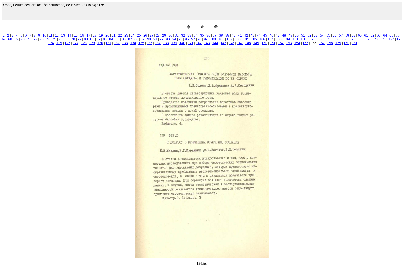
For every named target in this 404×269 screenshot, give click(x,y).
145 (223, 43)
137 (158, 43)
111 (303, 39)
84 (111, 39)
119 (366, 39)
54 (322, 35)
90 (149, 39)
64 (385, 35)
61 (366, 35)
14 (69, 35)
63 (379, 35)
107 (270, 39)
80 (86, 39)
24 (132, 35)
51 (303, 35)
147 (240, 43)
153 (289, 43)
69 (16, 39)
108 (279, 39)
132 (117, 43)
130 (100, 43)
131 (108, 43)
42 (246, 35)
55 (328, 35)
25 (139, 35)
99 (206, 39)
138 (166, 43)
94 (174, 39)
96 (187, 39)
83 (105, 39)
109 (287, 39)
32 (183, 35)
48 (284, 35)
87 (130, 39)
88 (136, 39)
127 (75, 43)
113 (319, 39)
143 (207, 43)
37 (215, 35)
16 (82, 35)
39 (227, 35)
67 (4, 39)
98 (199, 39)
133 (125, 43)
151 (272, 43)
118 (358, 39)
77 (67, 39)
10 (44, 35)
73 (42, 39)
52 (309, 35)
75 (54, 39)
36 (208, 35)
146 (231, 43)
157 (322, 43)
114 (327, 39)
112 (311, 39)
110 (295, 39)
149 (256, 43)
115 (335, 39)
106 (262, 39)
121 (383, 39)
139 (174, 43)
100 (213, 39)
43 (252, 35)
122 (391, 39)
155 (305, 43)
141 (190, 43)
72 (35, 39)
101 (221, 39)
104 (246, 39)
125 (59, 43)
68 (10, 39)
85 (117, 39)
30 (170, 35)
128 (84, 43)
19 (101, 35)
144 (215, 43)
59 (353, 35)
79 (79, 39)
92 (161, 39)
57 (341, 35)
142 (199, 43)
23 (126, 35)
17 (88, 35)
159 (338, 43)
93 (168, 39)
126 (67, 43)
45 (265, 35)
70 (23, 39)
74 (48, 39)
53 (316, 35)
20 (107, 35)
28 (158, 35)
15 (76, 35)
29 (164, 35)
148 (248, 43)
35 (202, 35)
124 (51, 43)
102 (229, 39)
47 (278, 35)
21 (114, 35)
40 (233, 35)
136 (149, 43)
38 (221, 35)
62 (372, 35)
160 (346, 43)
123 (399, 39)
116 (343, 39)
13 (63, 35)
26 (145, 35)
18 (95, 35)
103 (238, 39)
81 (92, 39)
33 (189, 35)
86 (124, 39)
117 (351, 39)
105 (254, 39)
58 (347, 35)
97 (193, 39)
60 (360, 35)
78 (73, 39)
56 (334, 35)
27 (151, 35)
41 (240, 35)
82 (98, 39)
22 (120, 35)
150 (264, 43)
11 (50, 35)
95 (180, 39)
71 (29, 39)
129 (92, 43)
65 (391, 35)
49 (290, 35)
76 (60, 39)
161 (354, 43)
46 (271, 35)
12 (57, 35)
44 (259, 35)
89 (143, 39)
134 (133, 43)
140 (182, 43)
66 (398, 35)
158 (330, 43)
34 (196, 35)
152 (281, 43)
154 (297, 43)
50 (297, 35)
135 (141, 43)
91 (155, 39)
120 (375, 39)
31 (177, 35)
